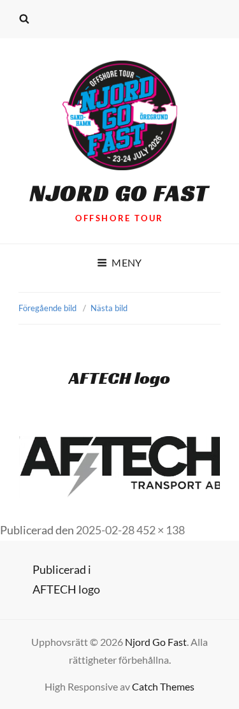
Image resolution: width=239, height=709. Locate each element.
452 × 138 (160, 530)
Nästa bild (109, 308)
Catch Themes (163, 686)
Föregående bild (47, 308)
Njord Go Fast (119, 193)
